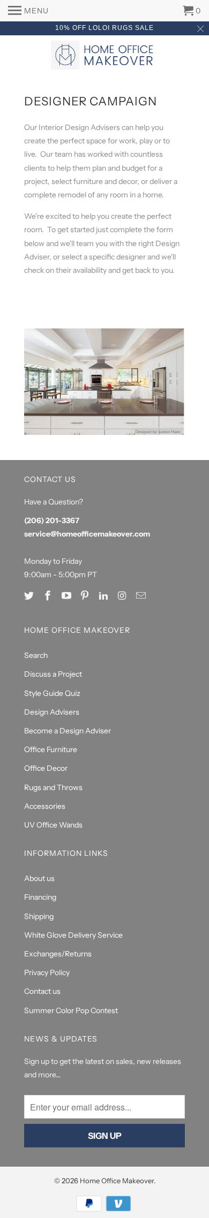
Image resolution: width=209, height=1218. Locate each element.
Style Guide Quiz (52, 693)
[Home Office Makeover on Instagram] (123, 596)
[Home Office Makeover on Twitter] (30, 596)
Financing (40, 897)
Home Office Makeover (117, 1180)
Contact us (42, 991)
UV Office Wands (53, 825)
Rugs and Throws (53, 787)
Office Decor (46, 768)
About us (39, 878)
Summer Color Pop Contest (71, 1010)
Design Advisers (51, 712)
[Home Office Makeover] (104, 56)
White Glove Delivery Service (73, 935)
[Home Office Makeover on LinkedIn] (104, 596)
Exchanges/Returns (58, 954)
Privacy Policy (47, 972)
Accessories (44, 806)
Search (36, 655)
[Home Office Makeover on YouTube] (67, 596)
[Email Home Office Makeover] (142, 596)
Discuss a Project (53, 674)
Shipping (39, 916)
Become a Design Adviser (67, 731)
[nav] (28, 10)
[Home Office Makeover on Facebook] (49, 596)
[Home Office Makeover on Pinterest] (86, 596)
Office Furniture (50, 749)
